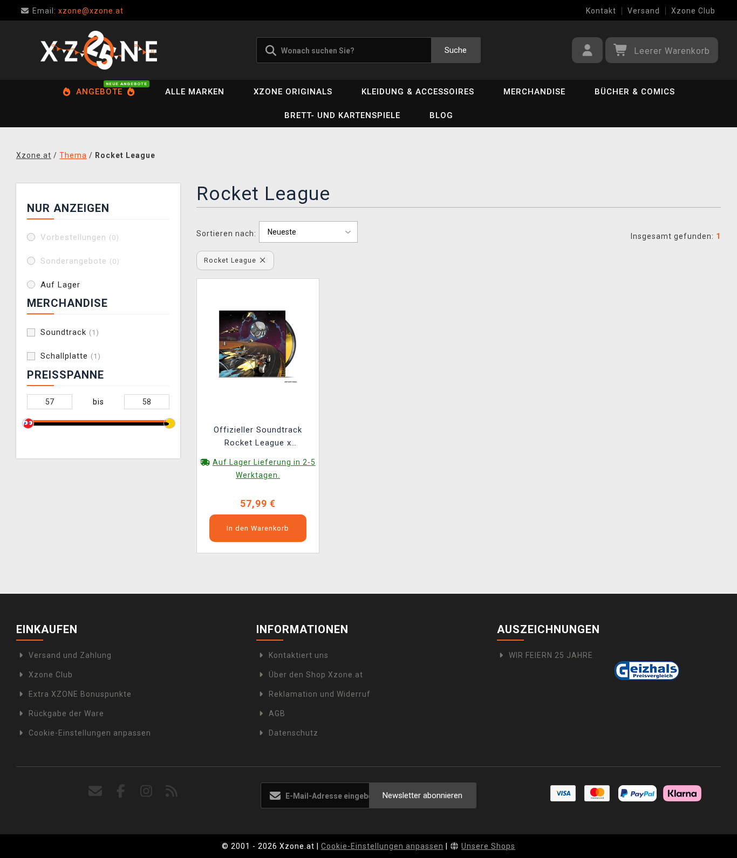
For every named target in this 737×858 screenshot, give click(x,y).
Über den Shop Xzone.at (316, 674)
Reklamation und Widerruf (320, 694)
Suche (456, 50)
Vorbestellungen (79, 237)
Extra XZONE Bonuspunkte (80, 694)
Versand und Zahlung (70, 655)
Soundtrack (69, 332)
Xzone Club (693, 10)
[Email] (95, 791)
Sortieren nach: (226, 233)
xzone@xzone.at (78, 10)
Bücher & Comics (635, 92)
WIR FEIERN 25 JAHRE (551, 655)
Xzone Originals (293, 92)
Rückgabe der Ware (66, 713)
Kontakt (601, 10)
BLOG (441, 115)
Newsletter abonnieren (422, 795)
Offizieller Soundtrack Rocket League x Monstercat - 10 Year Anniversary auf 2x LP (258, 437)
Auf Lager (60, 285)
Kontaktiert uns (299, 655)
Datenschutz (293, 733)
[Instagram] (146, 791)
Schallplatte (70, 356)
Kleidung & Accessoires (417, 92)
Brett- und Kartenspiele (342, 115)
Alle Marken (194, 92)
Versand (643, 10)
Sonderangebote (80, 261)
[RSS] (171, 791)
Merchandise (534, 92)
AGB (277, 713)
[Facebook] (120, 791)
